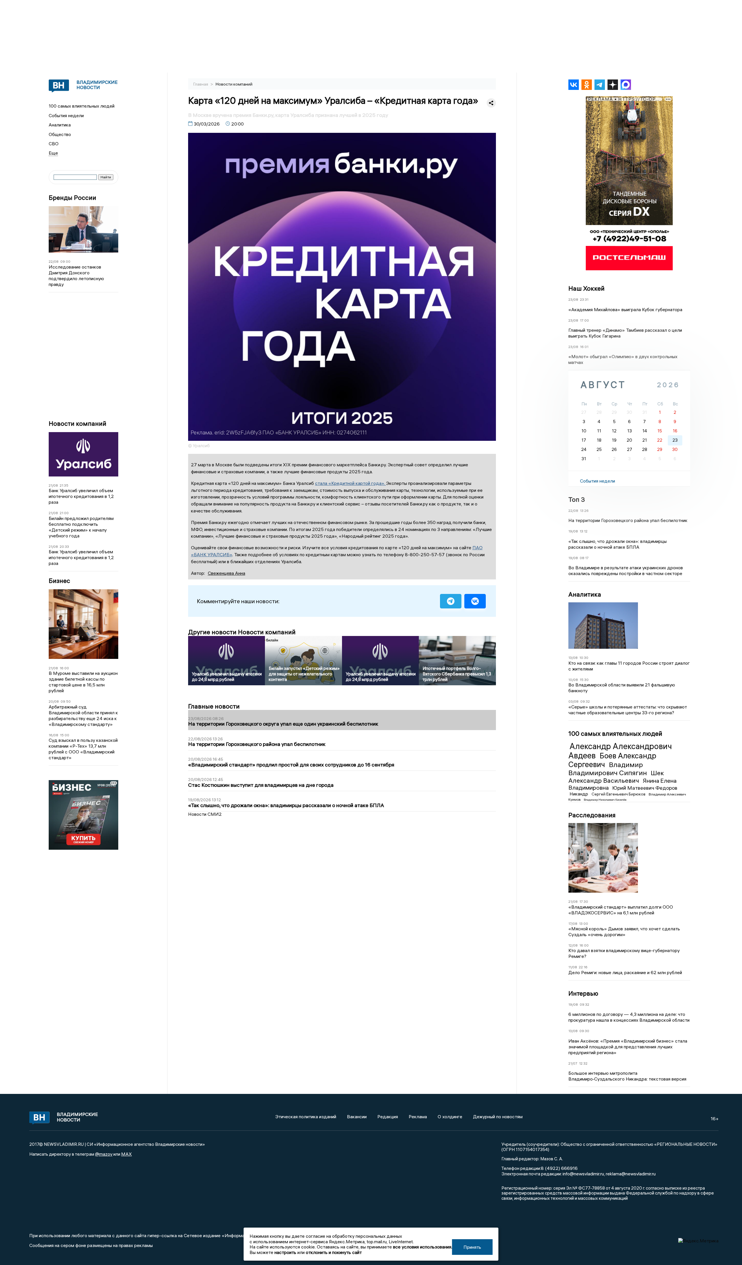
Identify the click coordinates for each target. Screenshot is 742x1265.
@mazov (103, 1154)
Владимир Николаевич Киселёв (605, 800)
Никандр (579, 794)
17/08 (572, 923)
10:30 (583, 657)
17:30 (583, 901)
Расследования (592, 815)
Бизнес (59, 580)
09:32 (585, 701)
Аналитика (60, 125)
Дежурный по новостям (498, 1116)
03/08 (573, 701)
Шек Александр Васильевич (616, 776)
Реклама (418, 1116)
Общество (60, 134)
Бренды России (72, 197)
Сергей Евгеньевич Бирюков (619, 794)
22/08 (54, 261)
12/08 (573, 945)
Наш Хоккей (586, 288)
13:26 (584, 510)
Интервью (583, 993)
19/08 (573, 531)
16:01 (584, 347)
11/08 (572, 967)
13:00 (583, 923)
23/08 (573, 299)
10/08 (573, 679)
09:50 (66, 701)
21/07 (572, 1063)
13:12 (584, 531)
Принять (472, 1247)
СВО (54, 143)
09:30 (584, 1031)
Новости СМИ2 (205, 814)
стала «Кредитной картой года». (350, 483)
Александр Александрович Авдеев (620, 750)
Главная (201, 84)
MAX (126, 1154)
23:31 (584, 299)
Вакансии (357, 1116)
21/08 (53, 485)
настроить (285, 1252)
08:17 (584, 558)
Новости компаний (77, 423)
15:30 (584, 679)
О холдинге (450, 1116)
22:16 (583, 967)
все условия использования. (422, 1247)
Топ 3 (576, 499)
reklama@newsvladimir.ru (631, 1174)
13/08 (573, 657)
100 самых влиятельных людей (81, 106)
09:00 (65, 261)
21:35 (64, 485)
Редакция (387, 1116)
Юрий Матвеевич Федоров (644, 787)
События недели (66, 115)
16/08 (53, 735)
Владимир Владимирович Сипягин (608, 768)
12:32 (583, 1063)
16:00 (64, 668)
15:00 (64, 735)
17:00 (584, 320)
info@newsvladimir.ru (583, 1174)
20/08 (54, 701)
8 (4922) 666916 (559, 1168)
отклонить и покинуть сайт (334, 1252)
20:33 (64, 546)
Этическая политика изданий (305, 1116)
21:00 (64, 513)
